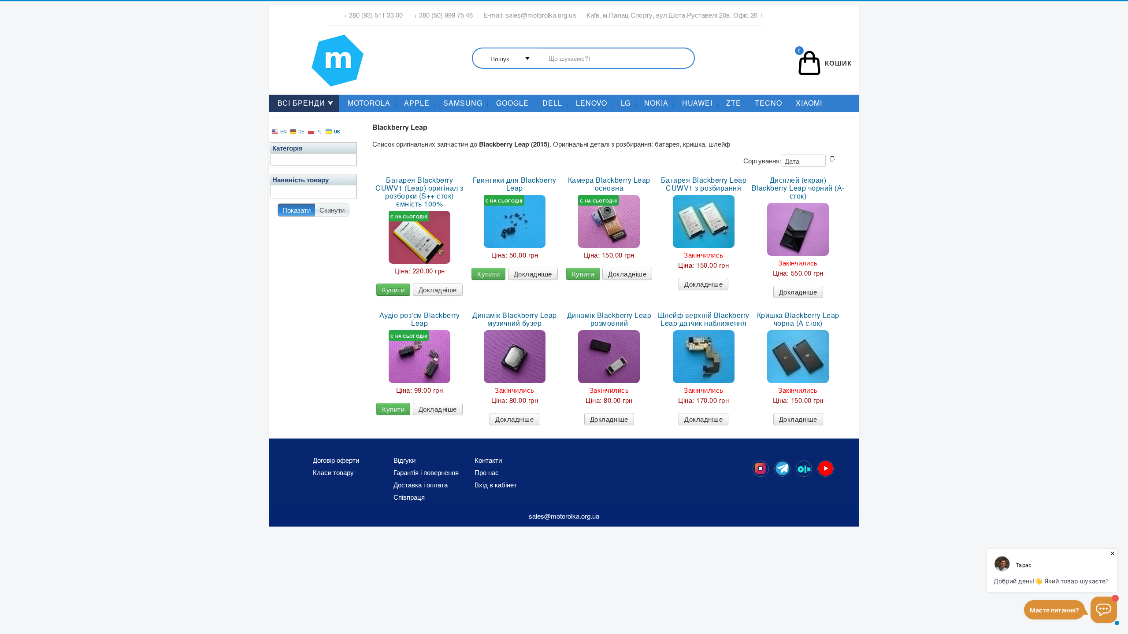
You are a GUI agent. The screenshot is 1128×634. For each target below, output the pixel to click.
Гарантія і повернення (426, 472)
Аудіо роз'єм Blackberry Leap (419, 319)
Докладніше (438, 289)
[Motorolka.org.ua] (761, 469)
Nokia (656, 103)
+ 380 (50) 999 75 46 (443, 15)
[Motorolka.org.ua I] (319, 57)
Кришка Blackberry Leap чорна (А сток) (798, 319)
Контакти (488, 460)
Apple (417, 103)
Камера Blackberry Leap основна (609, 184)
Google (512, 103)
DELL (552, 103)
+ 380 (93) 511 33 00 (373, 15)
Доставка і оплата (420, 485)
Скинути (332, 209)
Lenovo (591, 103)
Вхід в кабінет (496, 485)
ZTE (733, 103)
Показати (296, 209)
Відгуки (404, 460)
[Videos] (825, 469)
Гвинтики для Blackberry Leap (515, 184)
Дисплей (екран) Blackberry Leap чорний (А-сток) (798, 188)
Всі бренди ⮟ (306, 103)
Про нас (487, 472)
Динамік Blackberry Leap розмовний (609, 319)
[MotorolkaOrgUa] (782, 469)
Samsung (462, 103)
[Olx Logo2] (804, 469)
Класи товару (333, 472)
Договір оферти (336, 460)
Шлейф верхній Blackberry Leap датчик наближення (704, 319)
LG (626, 103)
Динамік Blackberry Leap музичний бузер (514, 319)
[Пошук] (583, 59)
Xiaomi (809, 103)
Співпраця (409, 497)
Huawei (697, 103)
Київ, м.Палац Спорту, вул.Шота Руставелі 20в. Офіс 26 (671, 15)
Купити (393, 289)
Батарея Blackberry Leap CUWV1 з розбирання (704, 184)
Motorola (369, 103)
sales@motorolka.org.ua (540, 15)
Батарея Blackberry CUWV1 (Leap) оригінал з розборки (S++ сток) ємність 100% (419, 192)
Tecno (768, 103)
